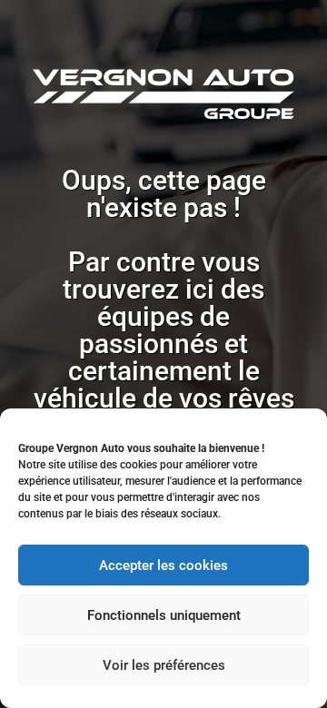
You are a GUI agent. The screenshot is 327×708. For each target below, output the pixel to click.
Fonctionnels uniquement (164, 615)
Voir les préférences (164, 665)
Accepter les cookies (163, 565)
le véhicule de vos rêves (164, 384)
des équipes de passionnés (171, 316)
